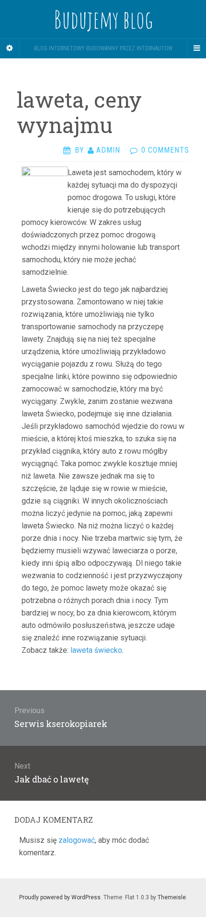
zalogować (76, 840)
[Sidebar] (9, 48)
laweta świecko (96, 650)
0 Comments (165, 150)
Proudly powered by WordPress (60, 897)
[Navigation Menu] (196, 48)
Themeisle (172, 897)
